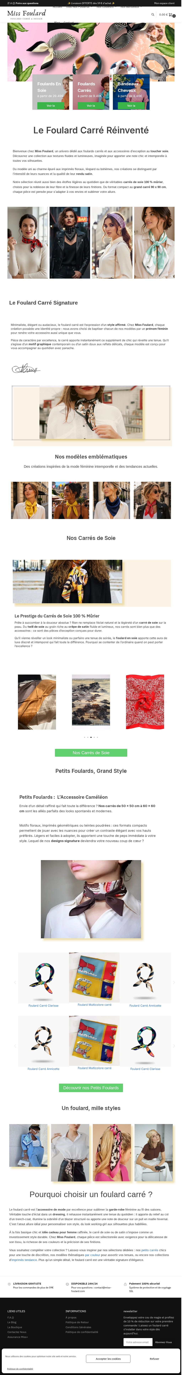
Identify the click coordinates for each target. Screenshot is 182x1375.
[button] (168, 14)
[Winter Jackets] (131, 92)
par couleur (92, 1255)
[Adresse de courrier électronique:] (148, 1342)
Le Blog (11, 1322)
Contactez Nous (16, 1332)
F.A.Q (10, 1317)
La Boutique (14, 1327)
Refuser (152, 1358)
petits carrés (149, 1250)
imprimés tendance (24, 1260)
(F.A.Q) (22, 3)
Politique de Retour (77, 1322)
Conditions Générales (78, 1327)
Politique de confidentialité (20, 1368)
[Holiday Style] (91, 92)
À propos (71, 1317)
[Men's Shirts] (50, 92)
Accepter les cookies (105, 1358)
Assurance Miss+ (17, 1337)
